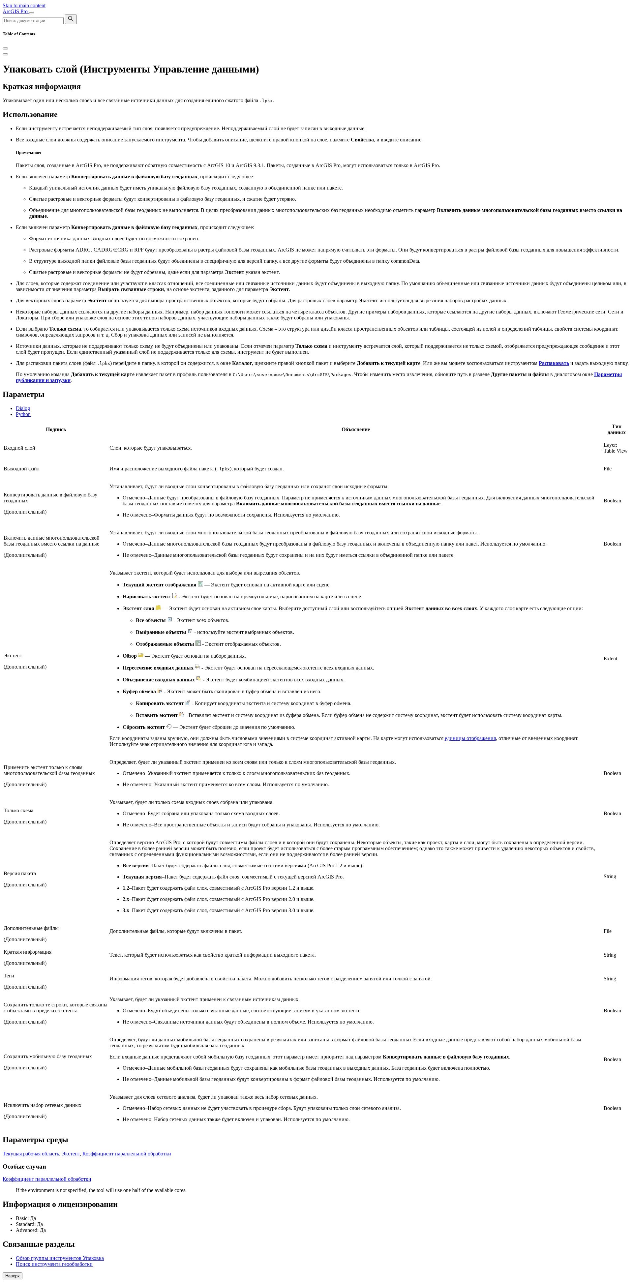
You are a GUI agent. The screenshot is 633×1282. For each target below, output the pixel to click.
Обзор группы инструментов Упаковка (60, 1258)
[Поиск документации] (71, 19)
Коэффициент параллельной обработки (126, 1153)
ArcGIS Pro (16, 11)
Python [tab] (23, 414)
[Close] (5, 48)
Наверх (12, 1275)
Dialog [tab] (23, 408)
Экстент (71, 1153)
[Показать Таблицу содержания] (5, 54)
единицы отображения (470, 738)
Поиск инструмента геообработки (54, 1264)
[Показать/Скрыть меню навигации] (31, 13)
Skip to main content (24, 5)
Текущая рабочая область (31, 1153)
